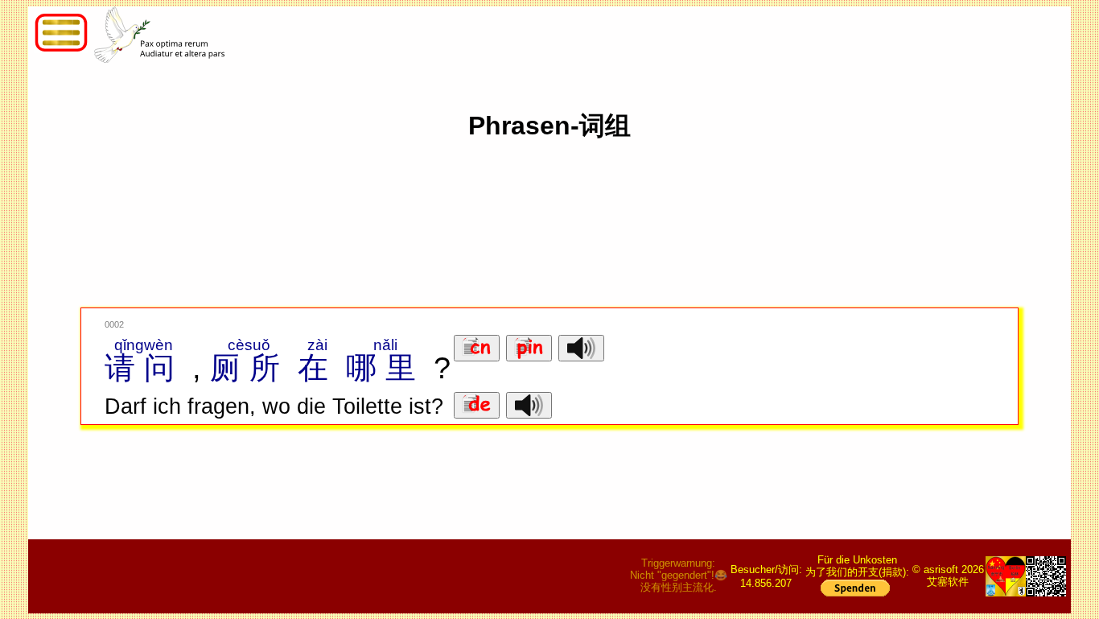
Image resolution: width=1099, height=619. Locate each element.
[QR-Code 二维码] (1046, 576)
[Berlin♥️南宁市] (1006, 576)
